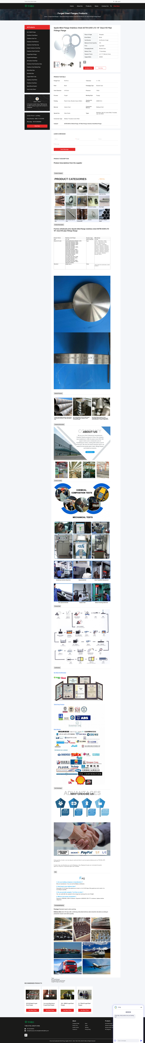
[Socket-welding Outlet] (82, 188)
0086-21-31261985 (39, 118)
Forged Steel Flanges (53, 16)
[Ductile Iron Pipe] (60, 201)
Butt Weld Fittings (31, 32)
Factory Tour (75, 1025)
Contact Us (74, 1029)
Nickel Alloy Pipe (31, 70)
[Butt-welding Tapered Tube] (71, 214)
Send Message (64, 149)
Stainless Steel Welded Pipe (33, 67)
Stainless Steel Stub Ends (33, 51)
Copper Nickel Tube (31, 76)
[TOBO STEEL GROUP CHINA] (29, 6)
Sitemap (86, 1027)
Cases (86, 1025)
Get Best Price (88, 68)
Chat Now (37, 126)
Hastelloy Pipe (30, 73)
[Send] (141, 1040)
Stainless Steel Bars (32, 83)
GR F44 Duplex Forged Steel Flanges (31, 1004)
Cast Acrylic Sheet (31, 89)
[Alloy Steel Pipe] (104, 188)
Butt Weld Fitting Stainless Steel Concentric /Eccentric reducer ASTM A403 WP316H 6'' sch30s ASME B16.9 (100, 418)
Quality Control (75, 1027)
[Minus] (141, 1007)
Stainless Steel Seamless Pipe (34, 64)
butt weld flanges (55, 979)
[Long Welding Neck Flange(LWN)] (82, 214)
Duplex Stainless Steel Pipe (33, 48)
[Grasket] (93, 214)
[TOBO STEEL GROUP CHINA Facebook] (113, 1)
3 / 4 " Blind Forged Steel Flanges (84, 1004)
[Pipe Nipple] (104, 201)
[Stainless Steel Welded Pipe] (60, 214)
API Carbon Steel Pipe (32, 60)
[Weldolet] (71, 188)
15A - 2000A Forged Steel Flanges (67, 1004)
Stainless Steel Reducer (33, 41)
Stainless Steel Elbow (32, 35)
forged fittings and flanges (57, 981)
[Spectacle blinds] (60, 188)
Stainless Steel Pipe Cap (33, 44)
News (86, 1023)
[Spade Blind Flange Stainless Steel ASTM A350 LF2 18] (67, 46)
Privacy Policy (88, 1029)
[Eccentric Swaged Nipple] (104, 214)
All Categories (108, 1029)
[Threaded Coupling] (93, 201)
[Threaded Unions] (93, 188)
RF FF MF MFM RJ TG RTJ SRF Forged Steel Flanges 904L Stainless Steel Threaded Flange (81, 418)
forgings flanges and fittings (58, 980)
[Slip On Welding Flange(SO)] (71, 201)
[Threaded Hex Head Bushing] (82, 201)
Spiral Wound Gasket (32, 86)
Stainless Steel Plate (32, 79)
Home (45, 16)
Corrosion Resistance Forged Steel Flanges (49, 1004)
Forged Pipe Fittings (32, 54)
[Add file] (115, 1040)
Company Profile (75, 1023)
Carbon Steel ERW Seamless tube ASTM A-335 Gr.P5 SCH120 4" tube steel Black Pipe (63, 418)
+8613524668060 (37, 121)
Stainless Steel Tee (31, 38)
